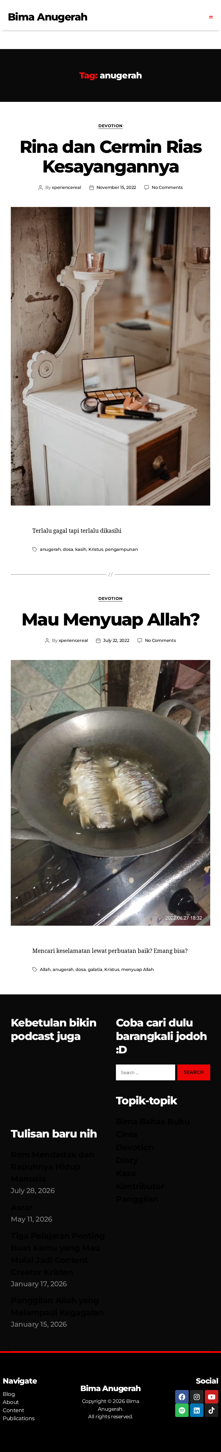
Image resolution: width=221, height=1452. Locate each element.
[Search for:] (144, 1073)
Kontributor (140, 1186)
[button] (211, 17)
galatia (95, 969)
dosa (68, 549)
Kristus (95, 549)
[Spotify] (182, 1410)
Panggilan (137, 1199)
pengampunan (121, 549)
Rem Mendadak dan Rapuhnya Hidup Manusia (53, 1167)
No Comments (167, 187)
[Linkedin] (196, 1410)
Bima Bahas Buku (153, 1121)
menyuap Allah (137, 969)
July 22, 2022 (116, 640)
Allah (45, 969)
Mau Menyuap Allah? (110, 619)
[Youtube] (211, 1396)
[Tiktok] (211, 1410)
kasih (81, 549)
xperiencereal (66, 187)
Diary (127, 1160)
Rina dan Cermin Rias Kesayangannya (111, 156)
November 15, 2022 (116, 187)
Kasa (126, 1173)
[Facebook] (182, 1396)
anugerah (50, 549)
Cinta (127, 1134)
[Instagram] (196, 1396)
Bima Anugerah (47, 17)
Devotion (110, 125)
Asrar (22, 1207)
